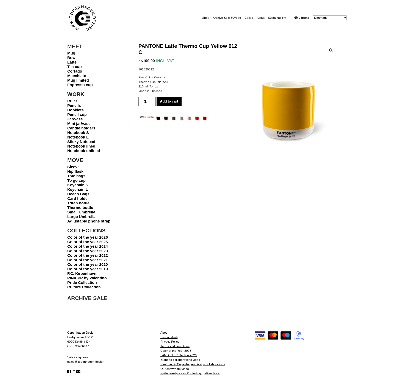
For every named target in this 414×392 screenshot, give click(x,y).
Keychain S (77, 185)
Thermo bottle (80, 207)
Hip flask (75, 171)
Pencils (74, 105)
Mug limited (78, 80)
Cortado (74, 71)
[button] (331, 50)
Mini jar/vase (79, 123)
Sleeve (73, 167)
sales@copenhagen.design (85, 361)
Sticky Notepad (81, 142)
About (261, 17)
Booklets (75, 110)
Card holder (78, 198)
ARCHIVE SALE (87, 298)
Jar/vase (75, 119)
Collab (249, 17)
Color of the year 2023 (87, 251)
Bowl (72, 58)
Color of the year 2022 (87, 255)
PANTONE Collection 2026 (178, 355)
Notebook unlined (83, 151)
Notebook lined (81, 146)
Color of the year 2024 (87, 246)
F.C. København (81, 273)
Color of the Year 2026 (175, 350)
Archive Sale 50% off (227, 17)
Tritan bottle (78, 203)
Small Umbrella (81, 212)
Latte (72, 62)
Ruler (72, 101)
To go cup (76, 180)
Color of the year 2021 (87, 260)
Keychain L (77, 189)
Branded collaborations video (180, 359)
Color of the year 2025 (87, 242)
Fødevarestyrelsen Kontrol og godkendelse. (190, 373)
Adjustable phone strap (88, 221)
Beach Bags (78, 194)
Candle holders (81, 128)
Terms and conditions (175, 346)
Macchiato (76, 76)
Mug (71, 53)
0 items (304, 17)
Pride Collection (82, 282)
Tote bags (76, 176)
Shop (205, 17)
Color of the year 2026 (87, 237)
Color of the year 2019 (87, 269)
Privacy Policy (169, 341)
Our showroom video (174, 368)
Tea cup (74, 67)
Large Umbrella (81, 217)
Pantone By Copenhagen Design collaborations (192, 364)
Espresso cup (80, 85)
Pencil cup (77, 114)
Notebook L (78, 137)
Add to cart (169, 101)
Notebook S (78, 133)
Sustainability (277, 17)
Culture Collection (84, 287)
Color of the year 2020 (87, 264)
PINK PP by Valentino (87, 278)
